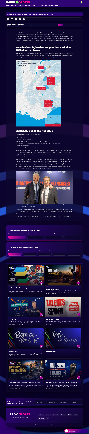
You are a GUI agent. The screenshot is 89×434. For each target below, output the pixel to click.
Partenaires (22, 424)
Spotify (30, 254)
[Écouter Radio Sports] (17, 2)
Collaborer (29, 424)
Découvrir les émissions (35, 237)
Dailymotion (41, 418)
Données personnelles (47, 424)
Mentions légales (37, 424)
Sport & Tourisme (42, 5)
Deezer (44, 254)
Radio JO (35, 5)
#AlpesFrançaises (23, 36)
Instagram (48, 414)
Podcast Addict (74, 254)
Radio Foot (13, 5)
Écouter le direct (72, 237)
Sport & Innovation (53, 5)
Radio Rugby (21, 5)
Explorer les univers (17, 237)
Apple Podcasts (15, 254)
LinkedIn (63, 414)
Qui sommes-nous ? (14, 424)
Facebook (55, 414)
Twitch (75, 414)
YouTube (41, 414)
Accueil (8, 5)
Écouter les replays (53, 237)
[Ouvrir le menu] (81, 2)
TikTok (69, 414)
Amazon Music (59, 254)
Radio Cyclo (28, 5)
